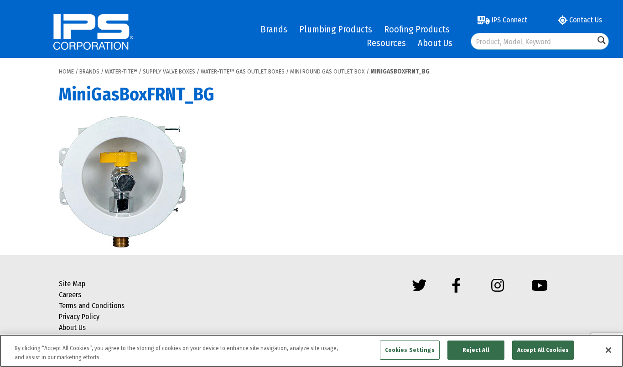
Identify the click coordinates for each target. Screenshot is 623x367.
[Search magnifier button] (601, 40)
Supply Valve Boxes (169, 71)
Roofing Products (417, 29)
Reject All (475, 349)
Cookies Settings (410, 349)
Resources (386, 42)
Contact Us (584, 20)
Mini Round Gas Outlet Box (327, 71)
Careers (70, 294)
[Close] (608, 350)
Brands (273, 29)
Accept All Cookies (543, 349)
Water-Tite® (121, 71)
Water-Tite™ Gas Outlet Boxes (243, 71)
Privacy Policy (79, 316)
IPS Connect (508, 20)
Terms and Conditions (92, 305)
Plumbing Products (335, 29)
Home (66, 71)
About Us (435, 42)
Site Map (72, 283)
